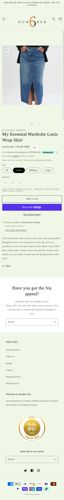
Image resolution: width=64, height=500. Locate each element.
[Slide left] (25, 124)
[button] (3, 19)
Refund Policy (12, 383)
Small (19, 170)
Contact (9, 370)
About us (10, 356)
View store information (16, 230)
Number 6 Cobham (34, 494)
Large (48, 170)
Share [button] (8, 266)
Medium (33, 170)
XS (6, 170)
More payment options (32, 214)
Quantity (6, 177)
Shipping (15, 156)
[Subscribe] (54, 322)
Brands (9, 363)
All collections (12, 350)
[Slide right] (38, 124)
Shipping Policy (13, 377)
